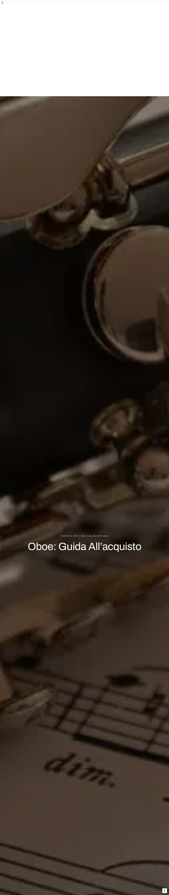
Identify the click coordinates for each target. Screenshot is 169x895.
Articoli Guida (86, 536)
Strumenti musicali (100, 536)
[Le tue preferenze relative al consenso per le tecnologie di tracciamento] (164, 890)
